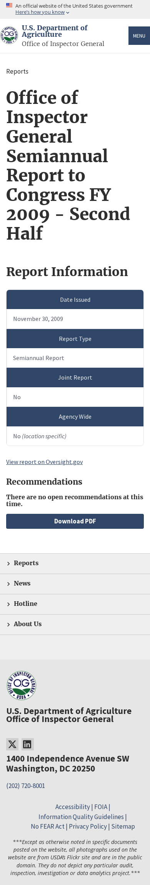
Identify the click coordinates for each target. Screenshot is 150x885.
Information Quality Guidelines (81, 817)
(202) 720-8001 (25, 785)
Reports (26, 563)
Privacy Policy (88, 826)
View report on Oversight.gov (44, 462)
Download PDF (75, 521)
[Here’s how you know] (75, 9)
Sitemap (123, 826)
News (22, 583)
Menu (139, 35)
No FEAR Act (48, 826)
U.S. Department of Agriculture (54, 31)
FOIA (100, 807)
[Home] (9, 39)
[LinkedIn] (28, 744)
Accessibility (72, 807)
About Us (28, 624)
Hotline (25, 603)
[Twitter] (12, 744)
